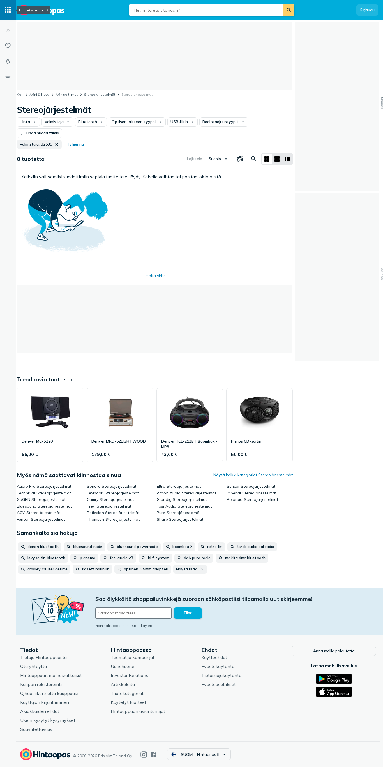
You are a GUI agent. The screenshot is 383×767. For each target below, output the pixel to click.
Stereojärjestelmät (99, 94)
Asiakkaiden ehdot (39, 711)
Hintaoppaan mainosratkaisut (51, 675)
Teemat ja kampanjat (132, 657)
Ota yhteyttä (33, 666)
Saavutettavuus (36, 729)
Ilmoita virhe (155, 275)
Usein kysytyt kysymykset (47, 720)
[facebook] (153, 754)
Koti (20, 94)
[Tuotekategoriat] (8, 10)
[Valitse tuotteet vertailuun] (240, 159)
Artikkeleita (123, 684)
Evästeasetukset (218, 684)
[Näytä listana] (277, 159)
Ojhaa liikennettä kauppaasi (49, 693)
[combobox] (206, 10)
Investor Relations (129, 675)
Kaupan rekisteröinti (41, 684)
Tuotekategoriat (127, 693)
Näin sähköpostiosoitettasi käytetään (126, 625)
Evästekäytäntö (217, 666)
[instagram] (143, 754)
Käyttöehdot (214, 657)
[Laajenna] (7, 30)
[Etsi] (288, 10)
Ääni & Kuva (39, 94)
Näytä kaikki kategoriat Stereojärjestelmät (253, 474)
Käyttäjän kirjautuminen (44, 702)
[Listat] (7, 46)
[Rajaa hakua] (7, 77)
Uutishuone (122, 666)
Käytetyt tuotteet (128, 702)
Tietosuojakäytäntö (221, 675)
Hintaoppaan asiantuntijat (138, 711)
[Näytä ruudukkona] (267, 159)
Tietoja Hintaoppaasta (43, 657)
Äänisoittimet (67, 94)
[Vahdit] (7, 61)
